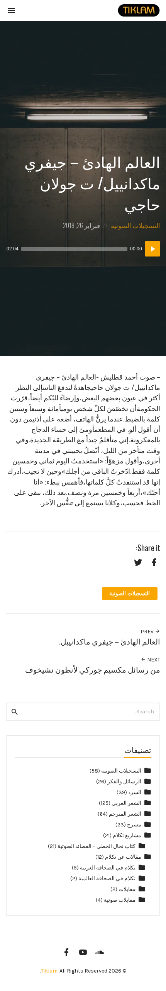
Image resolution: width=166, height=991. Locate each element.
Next (153, 659)
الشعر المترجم (125, 814)
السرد (134, 792)
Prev (148, 631)
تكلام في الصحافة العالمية (107, 878)
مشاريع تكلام (127, 835)
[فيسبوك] (66, 952)
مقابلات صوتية (120, 900)
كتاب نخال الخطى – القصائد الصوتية (97, 846)
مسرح (134, 824)
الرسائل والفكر (124, 781)
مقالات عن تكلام (123, 857)
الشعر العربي (126, 803)
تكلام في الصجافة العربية (108, 867)
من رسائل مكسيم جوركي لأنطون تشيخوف (92, 669)
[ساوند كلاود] (99, 952)
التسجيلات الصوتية (135, 225)
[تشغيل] (152, 248)
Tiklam (49, 971)
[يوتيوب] (83, 952)
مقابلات (127, 889)
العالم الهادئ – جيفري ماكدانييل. (109, 641)
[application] (83, 248)
